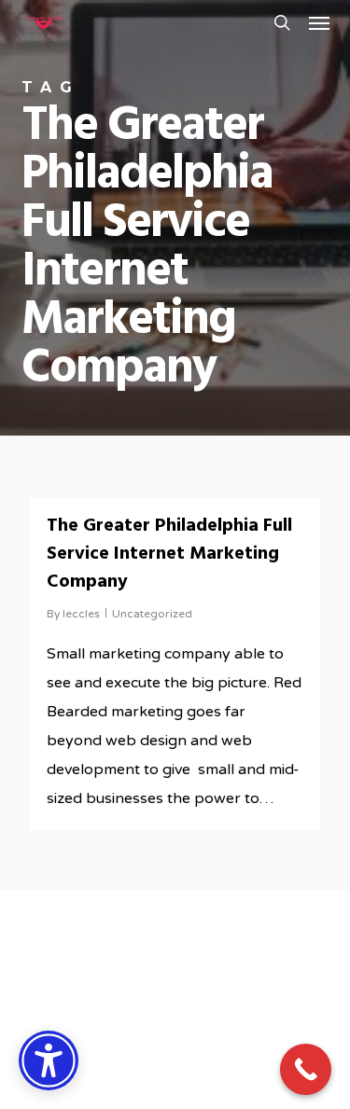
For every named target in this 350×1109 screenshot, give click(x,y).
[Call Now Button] (305, 1069)
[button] (319, 22)
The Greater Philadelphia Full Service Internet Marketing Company (169, 554)
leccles (81, 613)
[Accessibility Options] (48, 1060)
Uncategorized (152, 613)
